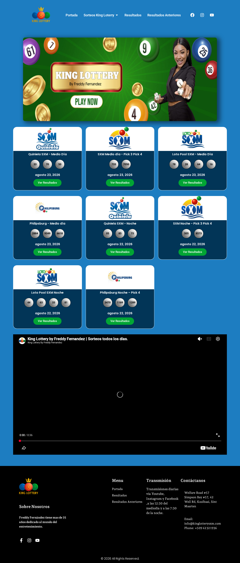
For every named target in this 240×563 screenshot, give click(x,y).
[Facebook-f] (21, 540)
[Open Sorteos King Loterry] (116, 15)
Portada (117, 489)
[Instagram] (202, 15)
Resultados (119, 495)
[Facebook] (192, 15)
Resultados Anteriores (127, 501)
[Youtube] (212, 15)
